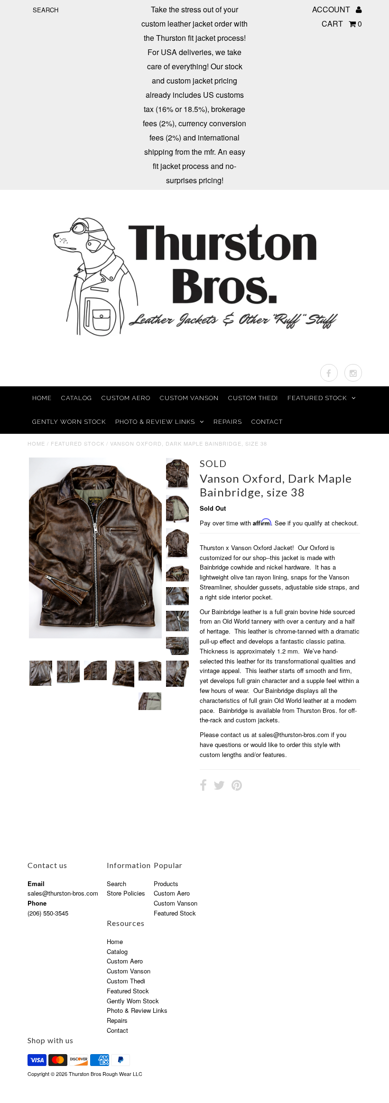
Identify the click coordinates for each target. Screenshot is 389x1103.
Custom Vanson (189, 398)
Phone (37, 902)
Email (36, 883)
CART (342, 23)
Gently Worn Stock (69, 421)
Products (166, 883)
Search (116, 883)
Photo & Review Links (155, 421)
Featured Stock (317, 398)
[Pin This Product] (237, 786)
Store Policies (126, 892)
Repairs (227, 421)
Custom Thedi (253, 398)
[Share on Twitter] (219, 786)
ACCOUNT (332, 9)
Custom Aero (126, 398)
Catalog (76, 398)
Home (42, 398)
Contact (267, 421)
